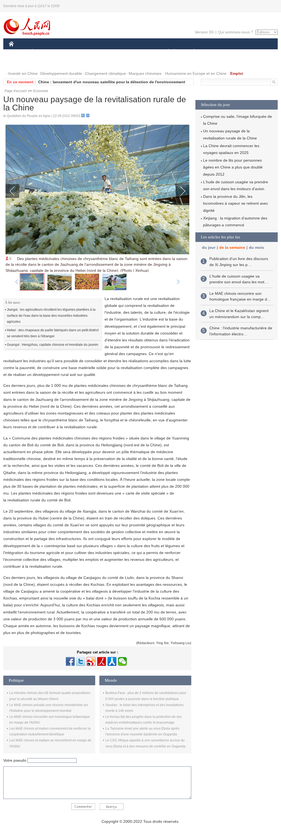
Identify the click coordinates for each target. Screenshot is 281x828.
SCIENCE (116, 51)
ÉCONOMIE (42, 51)
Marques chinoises (145, 73)
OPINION (21, 62)
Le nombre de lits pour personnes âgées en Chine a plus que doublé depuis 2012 (233, 167)
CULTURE (141, 51)
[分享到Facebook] (70, 661)
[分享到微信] (122, 661)
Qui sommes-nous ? (235, 32)
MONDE (68, 51)
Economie (40, 91)
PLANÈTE (191, 51)
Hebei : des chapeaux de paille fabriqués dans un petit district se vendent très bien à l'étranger (53, 333)
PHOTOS (44, 62)
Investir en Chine (23, 73)
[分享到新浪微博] (91, 661)
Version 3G (204, 32)
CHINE (18, 51)
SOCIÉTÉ (166, 51)
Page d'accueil (16, 91)
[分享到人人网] (112, 661)
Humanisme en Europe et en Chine (195, 73)
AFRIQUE (91, 51)
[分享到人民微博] (101, 661)
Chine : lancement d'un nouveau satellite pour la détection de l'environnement (111, 82)
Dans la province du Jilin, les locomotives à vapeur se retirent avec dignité (235, 203)
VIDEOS (66, 62)
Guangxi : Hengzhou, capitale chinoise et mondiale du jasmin (52, 345)
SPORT (213, 51)
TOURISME (237, 51)
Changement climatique (105, 73)
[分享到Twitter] (80, 661)
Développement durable (61, 73)
